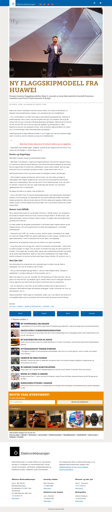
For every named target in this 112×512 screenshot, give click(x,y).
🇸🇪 (44, 5)
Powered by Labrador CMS (56, 509)
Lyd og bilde (42, 435)
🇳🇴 (52, 5)
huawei (46, 306)
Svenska (92, 313)
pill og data (93, 435)
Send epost (15, 498)
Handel (24, 435)
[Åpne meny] (100, 3)
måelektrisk (82, 435)
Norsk (20, 313)
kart (23, 486)
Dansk (68, 313)
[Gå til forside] (21, 3)
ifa (53, 306)
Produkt (20, 437)
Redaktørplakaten (65, 467)
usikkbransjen (70, 435)
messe (20, 306)
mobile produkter (33, 306)
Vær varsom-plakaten (81, 467)
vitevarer (33, 435)
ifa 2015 (12, 306)
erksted (13, 437)
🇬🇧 (40, 5)
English (44, 313)
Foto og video (14, 435)
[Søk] (94, 3)
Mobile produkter (55, 435)
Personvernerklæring (66, 470)
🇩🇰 (48, 5)
